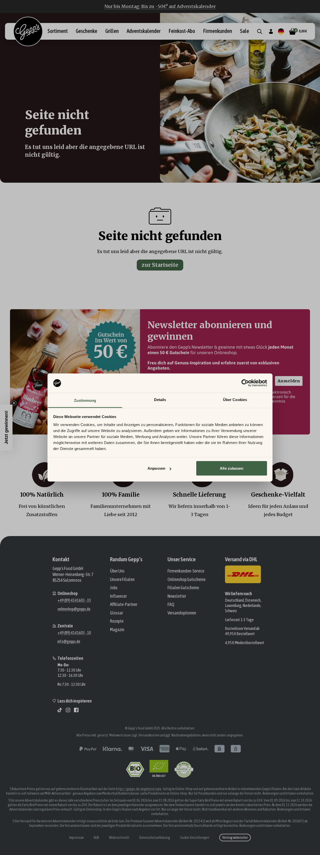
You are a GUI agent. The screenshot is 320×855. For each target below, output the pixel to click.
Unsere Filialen (122, 579)
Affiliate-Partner (123, 604)
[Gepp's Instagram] (68, 710)
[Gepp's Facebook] (76, 710)
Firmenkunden (217, 31)
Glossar (116, 612)
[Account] (271, 31)
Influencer (118, 596)
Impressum (76, 838)
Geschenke (86, 31)
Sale (244, 31)
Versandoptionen (182, 612)
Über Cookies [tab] (235, 399)
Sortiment (58, 31)
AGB (96, 838)
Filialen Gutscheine (183, 587)
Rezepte (117, 621)
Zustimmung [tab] (85, 400)
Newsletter (177, 596)
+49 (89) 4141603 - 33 (74, 600)
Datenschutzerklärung (154, 838)
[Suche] (259, 31)
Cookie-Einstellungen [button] (194, 838)
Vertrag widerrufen (235, 838)
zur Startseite (160, 265)
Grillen (112, 31)
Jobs (114, 587)
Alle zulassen (231, 468)
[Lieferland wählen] (281, 31)
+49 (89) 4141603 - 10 (74, 632)
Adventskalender (143, 31)
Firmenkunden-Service (186, 570)
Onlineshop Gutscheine (187, 579)
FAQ (171, 604)
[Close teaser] (14, 403)
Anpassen (156, 468)
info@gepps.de (69, 641)
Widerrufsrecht (119, 838)
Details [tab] (160, 399)
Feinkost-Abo (181, 31)
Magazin (117, 629)
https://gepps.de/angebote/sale (139, 789)
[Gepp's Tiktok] (60, 710)
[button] (6, 427)
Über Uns (117, 570)
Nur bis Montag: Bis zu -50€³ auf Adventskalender (160, 6)
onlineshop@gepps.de (74, 609)
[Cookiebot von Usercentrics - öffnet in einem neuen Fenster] (245, 383)
